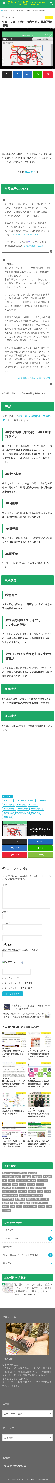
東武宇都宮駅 (8, 1199)
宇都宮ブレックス (10, 1192)
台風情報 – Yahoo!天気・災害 (33, 378)
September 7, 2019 (33, 246)
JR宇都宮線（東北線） (26, 801)
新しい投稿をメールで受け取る (18, 988)
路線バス (27, 1207)
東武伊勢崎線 (10, 809)
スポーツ (30, 1184)
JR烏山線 (22, 805)
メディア (6, 1188)
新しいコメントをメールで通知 (18, 983)
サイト (5, 933)
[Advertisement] (27, 116)
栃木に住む (43, 1199)
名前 (4, 912)
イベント (6, 1184)
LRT (4, 1180)
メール (5, 923)
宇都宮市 (22, 1192)
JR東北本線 (9, 805)
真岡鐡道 (36, 813)
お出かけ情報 (42, 1180)
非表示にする (31, 172)
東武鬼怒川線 (23, 813)
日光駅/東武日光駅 (10, 1196)
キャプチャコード (10, 978)
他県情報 (9, 1246)
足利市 (19, 1207)
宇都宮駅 (31, 1192)
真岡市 (17, 1203)
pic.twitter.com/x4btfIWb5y (25, 234)
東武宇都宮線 (38, 809)
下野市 (25, 1188)
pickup (11, 1180)
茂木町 (5, 1207)
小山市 (40, 1192)
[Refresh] (22, 962)
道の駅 (41, 1207)
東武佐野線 (24, 809)
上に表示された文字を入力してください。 (21, 950)
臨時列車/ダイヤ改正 (39, 1203)
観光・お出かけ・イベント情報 (21, 1255)
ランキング (16, 1188)
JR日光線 (42, 801)
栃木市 (5, 1203)
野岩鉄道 (8, 817)
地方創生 (41, 1188)
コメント (6, 885)
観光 (12, 1207)
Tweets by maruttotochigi (14, 1466)
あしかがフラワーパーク (25, 1180)
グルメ (14, 1184)
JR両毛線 (9, 801)
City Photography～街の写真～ (15, 1173)
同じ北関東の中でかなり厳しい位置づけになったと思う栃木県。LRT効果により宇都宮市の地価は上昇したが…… (33, 1288)
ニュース (8, 797)
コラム (22, 1184)
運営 (35, 1207)
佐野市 (33, 1188)
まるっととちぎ (26, 1479)
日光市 (47, 1192)
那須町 (49, 1207)
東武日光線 (9, 813)
